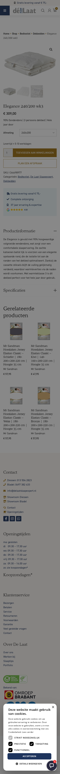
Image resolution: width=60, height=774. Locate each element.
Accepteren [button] (29, 756)
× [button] (53, 707)
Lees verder (28, 732)
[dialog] (30, 387)
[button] (30, 764)
